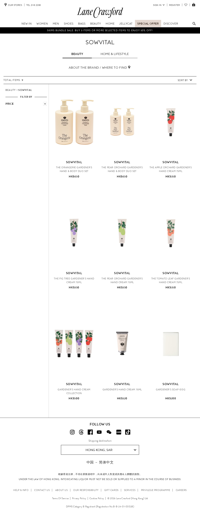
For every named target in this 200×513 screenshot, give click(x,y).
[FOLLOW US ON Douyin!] (127, 432)
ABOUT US (61, 490)
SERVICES (129, 490)
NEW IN (26, 24)
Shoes (68, 24)
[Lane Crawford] (100, 17)
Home (110, 24)
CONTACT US (42, 490)
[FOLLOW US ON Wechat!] (109, 432)
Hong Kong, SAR (99, 450)
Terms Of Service (60, 498)
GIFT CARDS (111, 490)
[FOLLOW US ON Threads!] (81, 432)
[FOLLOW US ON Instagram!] (72, 432)
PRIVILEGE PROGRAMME (155, 490)
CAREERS (181, 490)
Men (56, 24)
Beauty (95, 24)
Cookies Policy (96, 498)
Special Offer (148, 24)
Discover (170, 24)
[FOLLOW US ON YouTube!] (99, 432)
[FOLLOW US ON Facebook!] (90, 432)
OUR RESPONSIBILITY (86, 490)
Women (42, 24)
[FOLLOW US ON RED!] (118, 432)
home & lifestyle (115, 54)
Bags (81, 24)
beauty (77, 54)
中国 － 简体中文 (100, 462)
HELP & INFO (21, 490)
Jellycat (125, 24)
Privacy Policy (79, 498)
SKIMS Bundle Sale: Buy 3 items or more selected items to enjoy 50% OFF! (100, 30)
